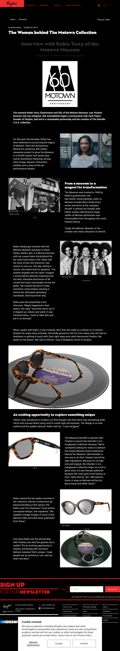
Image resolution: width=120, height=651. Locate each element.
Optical (105, 607)
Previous (100, 20)
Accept (58, 643)
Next (108, 20)
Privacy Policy (84, 635)
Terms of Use (67, 607)
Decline (84, 643)
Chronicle (23, 19)
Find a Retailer (73, 5)
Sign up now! (112, 589)
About (57, 5)
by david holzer (14, 27)
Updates (105, 620)
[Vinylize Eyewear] (12, 3)
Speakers (43, 5)
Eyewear (29, 5)
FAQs (84, 611)
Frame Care (87, 616)
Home (12, 19)
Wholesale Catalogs (89, 607)
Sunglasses (107, 611)
